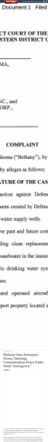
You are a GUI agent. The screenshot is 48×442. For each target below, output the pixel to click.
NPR (32, 1)
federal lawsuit (11, 437)
